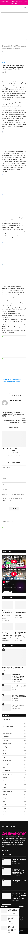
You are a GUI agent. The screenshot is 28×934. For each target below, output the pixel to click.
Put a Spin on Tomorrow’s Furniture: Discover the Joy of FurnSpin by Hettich (7, 635)
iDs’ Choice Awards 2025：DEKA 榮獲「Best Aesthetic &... (12, 928)
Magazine (8, 1)
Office (14, 801)
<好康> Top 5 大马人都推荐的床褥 (12, 668)
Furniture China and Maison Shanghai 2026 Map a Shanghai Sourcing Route (20, 635)
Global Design (14, 770)
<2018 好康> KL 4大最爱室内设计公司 (19, 686)
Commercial (14, 736)
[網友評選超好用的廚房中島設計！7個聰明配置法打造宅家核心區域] (6, 698)
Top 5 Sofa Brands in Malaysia (18, 705)
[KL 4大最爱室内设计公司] (6, 688)
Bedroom (14, 730)
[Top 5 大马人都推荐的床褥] (14, 657)
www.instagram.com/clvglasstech (11, 379)
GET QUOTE (25, 1)
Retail (14, 804)
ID (14, 781)
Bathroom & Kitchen (14, 726)
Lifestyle (10, 45)
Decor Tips (14, 740)
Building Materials (14, 733)
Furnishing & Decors (14, 764)
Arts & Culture (14, 719)
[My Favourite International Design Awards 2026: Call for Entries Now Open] (6, 677)
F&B (14, 757)
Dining (14, 750)
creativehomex (9, 71)
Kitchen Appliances (14, 791)
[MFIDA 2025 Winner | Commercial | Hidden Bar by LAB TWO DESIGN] (4, 918)
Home (3, 45)
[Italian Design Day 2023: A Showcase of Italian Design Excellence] (4, 910)
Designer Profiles (14, 743)
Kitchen (14, 787)
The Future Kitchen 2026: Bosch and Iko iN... (14, 449)
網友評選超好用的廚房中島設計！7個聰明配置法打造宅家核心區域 (19, 697)
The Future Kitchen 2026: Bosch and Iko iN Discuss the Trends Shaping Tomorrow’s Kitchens (7, 614)
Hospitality (14, 777)
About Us (2, 1)
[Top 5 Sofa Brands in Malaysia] (6, 707)
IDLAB (14, 784)
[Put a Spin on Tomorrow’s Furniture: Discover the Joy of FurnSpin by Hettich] (7, 626)
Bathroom (14, 723)
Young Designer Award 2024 (18, 387)
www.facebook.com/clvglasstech (11, 381)
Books (13, 1)
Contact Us (19, 1)
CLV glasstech (6, 387)
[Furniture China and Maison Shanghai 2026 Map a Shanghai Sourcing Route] (20, 626)
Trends (14, 811)
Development (14, 747)
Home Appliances (14, 774)
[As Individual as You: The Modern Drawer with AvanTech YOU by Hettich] (20, 605)
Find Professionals (14, 760)
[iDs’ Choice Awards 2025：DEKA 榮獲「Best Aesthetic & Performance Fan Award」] (4, 928)
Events (16, 45)
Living (14, 798)
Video (14, 815)
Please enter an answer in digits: (13, 498)
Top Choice (14, 808)
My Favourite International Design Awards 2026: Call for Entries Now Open (18, 677)
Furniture (14, 767)
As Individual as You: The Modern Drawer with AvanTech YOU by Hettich (20, 613)
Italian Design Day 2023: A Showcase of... (13, 910)
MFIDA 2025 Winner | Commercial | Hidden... (11, 919)
